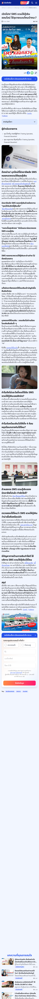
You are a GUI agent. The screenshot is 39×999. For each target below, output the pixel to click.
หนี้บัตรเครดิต (28, 563)
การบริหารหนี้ (23, 8)
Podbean (5, 116)
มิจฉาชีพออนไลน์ (7, 209)
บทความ (9, 8)
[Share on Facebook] (28, 73)
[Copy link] (35, 73)
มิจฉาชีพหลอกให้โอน (19, 496)
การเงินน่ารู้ (16, 8)
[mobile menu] (36, 3)
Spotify (29, 113)
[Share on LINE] (32, 73)
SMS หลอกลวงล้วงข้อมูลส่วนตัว (21, 184)
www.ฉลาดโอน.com (26, 525)
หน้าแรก (4, 8)
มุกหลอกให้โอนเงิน (12, 348)
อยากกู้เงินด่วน (6, 218)
